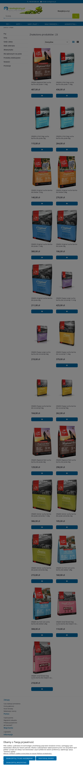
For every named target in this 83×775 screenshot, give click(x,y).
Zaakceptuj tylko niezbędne (19, 758)
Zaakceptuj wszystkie (16, 763)
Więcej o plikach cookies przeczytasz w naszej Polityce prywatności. (27, 753)
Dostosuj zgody (46, 758)
